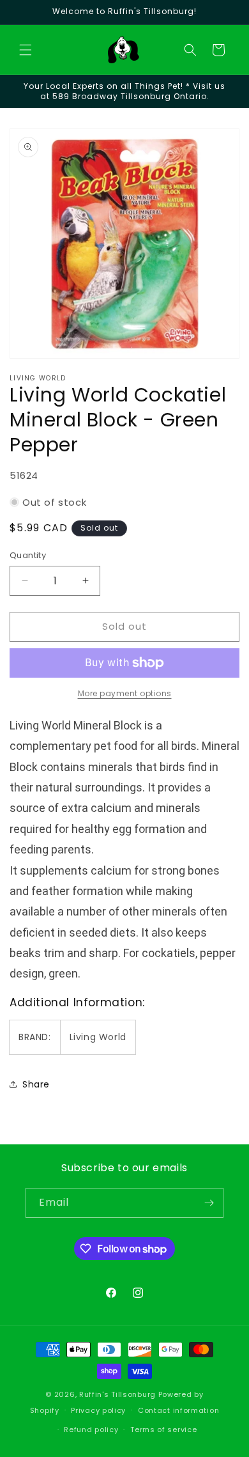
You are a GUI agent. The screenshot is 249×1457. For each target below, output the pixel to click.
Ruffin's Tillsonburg (117, 1394)
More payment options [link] (125, 693)
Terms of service (163, 1429)
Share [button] (36, 1084)
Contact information (178, 1410)
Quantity (28, 555)
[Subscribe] (209, 1203)
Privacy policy (98, 1410)
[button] (25, 50)
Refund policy (91, 1429)
